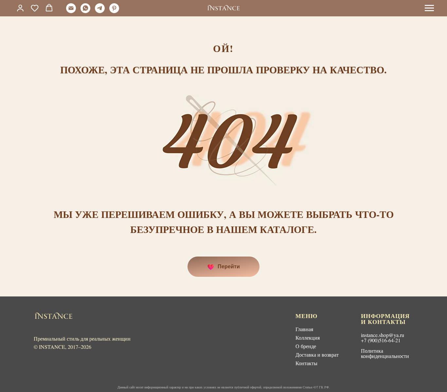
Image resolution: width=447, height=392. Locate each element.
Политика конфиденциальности (385, 353)
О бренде (305, 346)
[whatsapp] (85, 11)
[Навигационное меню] (429, 8)
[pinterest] (114, 11)
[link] (20, 8)
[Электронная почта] (71, 11)
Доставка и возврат (317, 354)
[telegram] (100, 11)
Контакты (306, 363)
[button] (35, 8)
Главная (304, 329)
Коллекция (307, 337)
